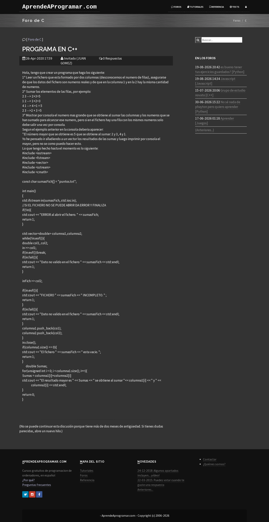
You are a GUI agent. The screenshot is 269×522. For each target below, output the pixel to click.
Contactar (209, 459)
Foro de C (34, 39)
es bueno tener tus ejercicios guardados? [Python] (219, 69)
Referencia (217, 6)
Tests (235, 6)
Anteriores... (145, 489)
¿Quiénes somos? (214, 464)
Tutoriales (196, 6)
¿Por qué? (28, 480)
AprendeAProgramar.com (59, 7)
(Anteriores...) (204, 130)
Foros (177, 6)
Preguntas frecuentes (36, 485)
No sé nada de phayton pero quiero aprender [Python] (217, 107)
